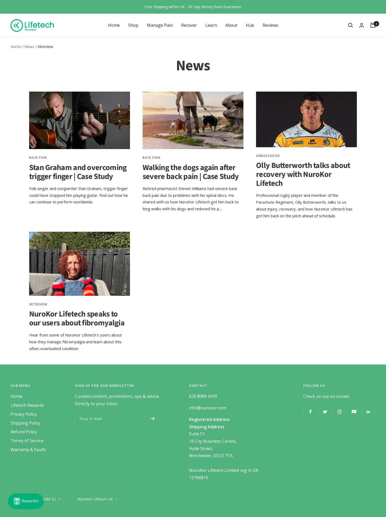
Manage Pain (160, 25)
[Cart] (372, 25)
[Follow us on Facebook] (310, 411)
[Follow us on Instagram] (339, 411)
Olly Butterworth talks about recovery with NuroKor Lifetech (303, 174)
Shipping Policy (25, 423)
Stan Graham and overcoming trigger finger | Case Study (78, 172)
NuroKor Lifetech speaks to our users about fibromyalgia (76, 318)
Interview (38, 304)
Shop (133, 25)
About (231, 25)
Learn (211, 25)
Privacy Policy (24, 414)
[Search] (350, 25)
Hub (250, 25)
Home (114, 25)
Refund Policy (24, 432)
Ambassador (268, 156)
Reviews (270, 25)
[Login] (361, 25)
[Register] (152, 418)
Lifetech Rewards (27, 405)
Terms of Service (27, 441)
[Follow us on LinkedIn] (368, 411)
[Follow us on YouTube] (354, 411)
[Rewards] (26, 501)
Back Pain (38, 157)
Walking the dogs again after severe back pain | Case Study (191, 172)
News (29, 46)
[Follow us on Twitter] (325, 411)
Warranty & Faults (28, 449)
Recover (189, 25)
